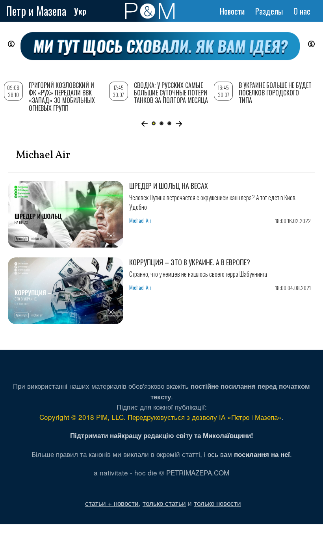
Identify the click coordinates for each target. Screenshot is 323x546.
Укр (80, 11)
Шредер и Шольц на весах (168, 186)
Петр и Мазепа (36, 11)
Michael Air (140, 220)
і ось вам (247, 454)
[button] (144, 123)
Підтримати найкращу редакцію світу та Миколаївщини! (161, 435)
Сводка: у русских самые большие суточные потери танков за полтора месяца (171, 92)
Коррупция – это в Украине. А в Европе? (189, 262)
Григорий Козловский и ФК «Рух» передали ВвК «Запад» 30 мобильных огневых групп (62, 96)
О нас (301, 11)
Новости (232, 11)
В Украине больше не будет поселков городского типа (275, 92)
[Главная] (149, 11)
